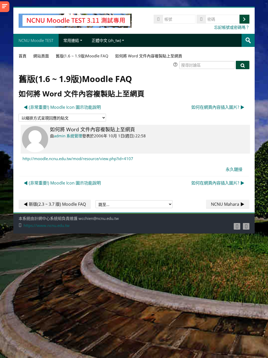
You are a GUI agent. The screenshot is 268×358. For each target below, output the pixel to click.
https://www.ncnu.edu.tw (47, 225)
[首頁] (75, 20)
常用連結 (71, 40)
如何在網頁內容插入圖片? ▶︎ (217, 107)
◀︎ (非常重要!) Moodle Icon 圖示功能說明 (62, 107)
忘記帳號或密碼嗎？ (231, 27)
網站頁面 (41, 55)
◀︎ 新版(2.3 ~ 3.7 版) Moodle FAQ (55, 204)
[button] (176, 65)
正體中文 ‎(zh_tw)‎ (106, 40)
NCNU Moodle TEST (36, 40)
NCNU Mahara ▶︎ (227, 204)
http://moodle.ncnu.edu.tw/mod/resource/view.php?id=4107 (78, 158)
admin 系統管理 (68, 135)
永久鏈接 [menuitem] (234, 169)
